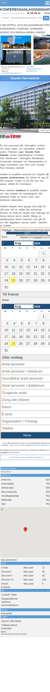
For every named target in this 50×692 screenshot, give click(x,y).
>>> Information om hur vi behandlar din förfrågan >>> (26, 457)
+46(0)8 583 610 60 (15, 445)
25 (13, 280)
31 (6, 287)
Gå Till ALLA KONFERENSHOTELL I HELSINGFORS (34, 69)
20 (28, 273)
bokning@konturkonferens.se (12, 73)
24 (6, 280)
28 (35, 280)
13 (28, 267)
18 (13, 273)
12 (20, 267)
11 (13, 267)
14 (35, 267)
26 (20, 280)
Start (4, 3)
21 (35, 273)
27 (28, 280)
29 (42, 280)
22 (42, 273)
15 (42, 267)
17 (6, 273)
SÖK (46, 18)
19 (20, 273)
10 (6, 267)
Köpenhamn (15, 38)
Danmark (15, 52)
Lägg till (27, 233)
